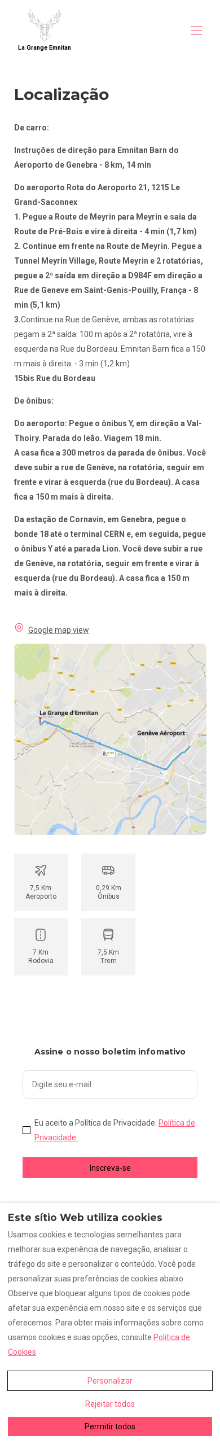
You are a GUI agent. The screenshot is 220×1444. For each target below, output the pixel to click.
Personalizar (110, 1380)
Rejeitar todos (110, 1403)
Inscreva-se (110, 1167)
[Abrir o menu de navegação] (196, 30)
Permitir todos (110, 1426)
